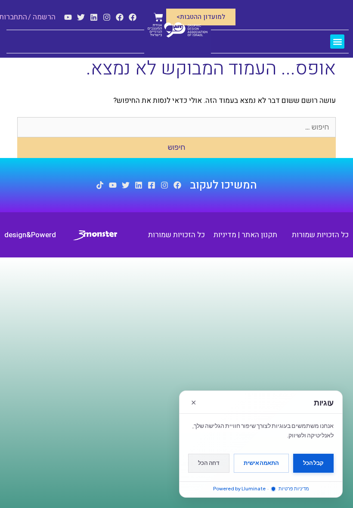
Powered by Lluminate (239, 488)
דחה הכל (209, 462)
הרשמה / (42, 17)
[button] (337, 41)
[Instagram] (107, 17)
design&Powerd (30, 234)
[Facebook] (132, 17)
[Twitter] (81, 17)
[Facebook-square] (151, 185)
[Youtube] (68, 17)
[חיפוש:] (176, 127)
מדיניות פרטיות (293, 488)
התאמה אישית (261, 462)
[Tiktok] (100, 185)
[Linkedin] (94, 17)
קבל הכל (313, 462)
